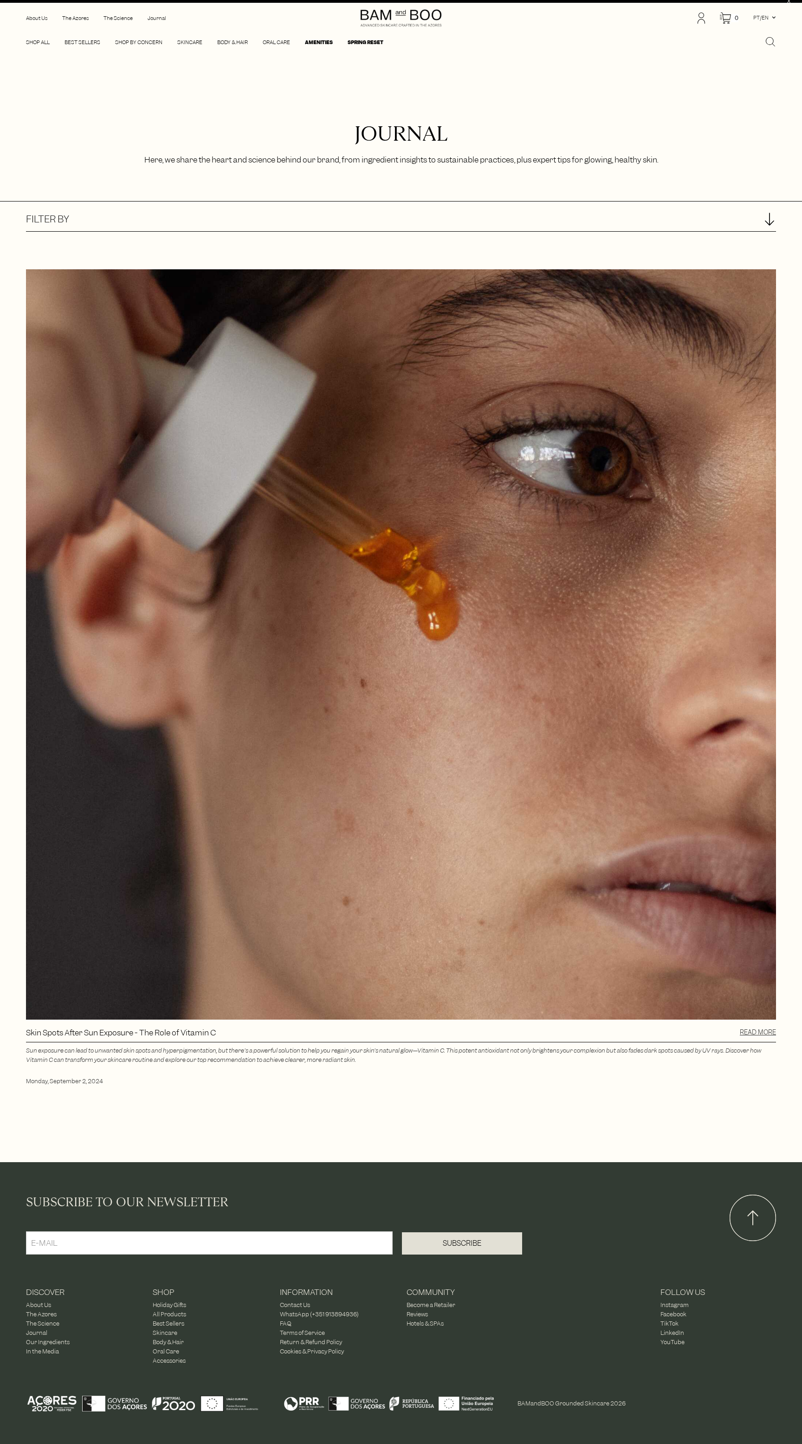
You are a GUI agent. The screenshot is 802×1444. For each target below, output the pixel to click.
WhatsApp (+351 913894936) (319, 1314)
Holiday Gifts (169, 1305)
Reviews (417, 1314)
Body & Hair (168, 1342)
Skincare (165, 1333)
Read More (758, 1032)
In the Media (42, 1351)
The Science (42, 1324)
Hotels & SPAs (425, 1324)
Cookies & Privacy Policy (312, 1351)
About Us (38, 1305)
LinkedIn (672, 1333)
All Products (169, 1314)
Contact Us (295, 1305)
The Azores (41, 1314)
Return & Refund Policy (311, 1342)
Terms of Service (302, 1333)
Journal (36, 1333)
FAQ (285, 1324)
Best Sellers (168, 1324)
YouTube (672, 1342)
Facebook (673, 1314)
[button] (729, 18)
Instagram (674, 1305)
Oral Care (166, 1351)
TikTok (669, 1324)
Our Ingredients (48, 1342)
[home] (401, 18)
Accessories (169, 1361)
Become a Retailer (431, 1305)
